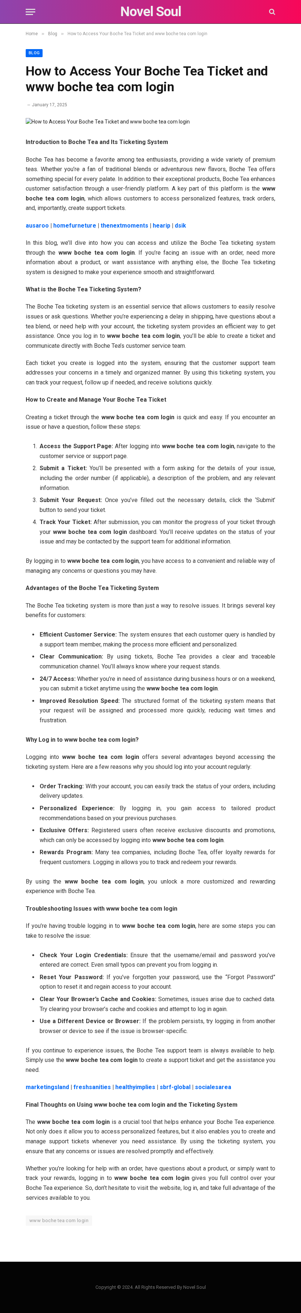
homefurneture (74, 225)
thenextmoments (124, 225)
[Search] (271, 12)
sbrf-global (175, 1087)
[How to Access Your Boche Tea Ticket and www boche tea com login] (108, 122)
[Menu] (30, 12)
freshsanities (92, 1087)
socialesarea (213, 1087)
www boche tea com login (58, 1220)
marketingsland (47, 1087)
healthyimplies (135, 1087)
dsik (180, 225)
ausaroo (37, 225)
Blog (34, 53)
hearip (161, 225)
